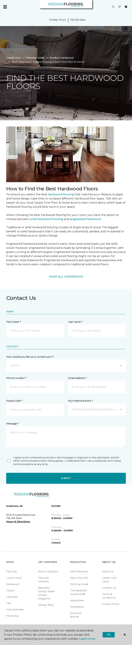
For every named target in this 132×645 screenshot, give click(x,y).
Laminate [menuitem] (12, 596)
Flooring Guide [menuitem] (79, 584)
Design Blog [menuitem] (45, 604)
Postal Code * (14, 401)
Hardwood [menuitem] (12, 584)
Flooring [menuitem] (11, 571)
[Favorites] (119, 7)
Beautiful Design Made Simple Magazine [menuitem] (46, 593)
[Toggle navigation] (5, 7)
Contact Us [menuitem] (109, 587)
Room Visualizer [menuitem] (48, 571)
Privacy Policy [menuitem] (110, 604)
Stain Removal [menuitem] (79, 571)
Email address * (77, 378)
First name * (13, 322)
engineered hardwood (85, 219)
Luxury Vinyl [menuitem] (13, 577)
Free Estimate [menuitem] (15, 609)
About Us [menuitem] (108, 571)
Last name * (75, 322)
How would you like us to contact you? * (30, 357)
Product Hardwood (61, 57)
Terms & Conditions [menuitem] (109, 596)
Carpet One (13, 57)
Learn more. (87, 638)
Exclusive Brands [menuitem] (76, 615)
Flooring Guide (35, 57)
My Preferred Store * (80, 401)
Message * (12, 423)
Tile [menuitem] (8, 603)
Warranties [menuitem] (77, 600)
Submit (66, 478)
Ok (108, 634)
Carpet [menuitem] (10, 590)
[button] (113, 7)
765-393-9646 (77, 19)
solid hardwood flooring (46, 219)
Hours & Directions (18, 521)
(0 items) (126, 6)
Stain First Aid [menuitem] (78, 577)
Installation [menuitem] (77, 606)
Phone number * (16, 378)
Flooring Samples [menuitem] (43, 579)
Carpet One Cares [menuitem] (109, 579)
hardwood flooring (61, 194)
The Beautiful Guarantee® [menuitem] (78, 592)
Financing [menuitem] (12, 615)
